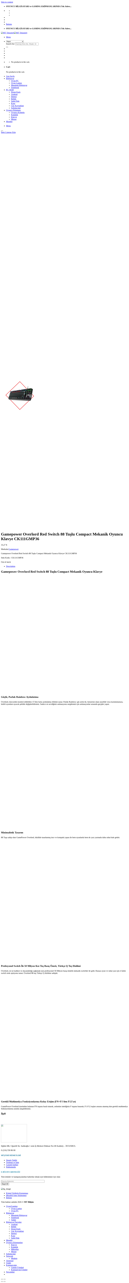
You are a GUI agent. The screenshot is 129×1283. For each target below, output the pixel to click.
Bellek (13, 99)
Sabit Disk (15, 101)
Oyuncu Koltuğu (18, 112)
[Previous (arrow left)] (2, 1281)
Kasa (13, 103)
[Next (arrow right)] (5, 1281)
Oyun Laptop (16, 83)
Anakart (14, 94)
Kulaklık (14, 115)
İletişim (9, 24)
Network (9, 1256)
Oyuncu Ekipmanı (13, 110)
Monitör (9, 121)
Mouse (14, 119)
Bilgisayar (10, 78)
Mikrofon (15, 1249)
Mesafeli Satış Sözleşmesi (16, 1195)
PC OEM (10, 90)
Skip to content (7, 2)
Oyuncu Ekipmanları (14, 1242)
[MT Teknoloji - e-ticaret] (14, 33)
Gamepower (14, 549)
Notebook (15, 87)
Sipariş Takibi (11, 1160)
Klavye (14, 117)
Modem (14, 1258)
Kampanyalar (11, 1265)
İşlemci (14, 97)
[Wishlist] (2, 130)
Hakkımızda (11, 1167)
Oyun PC (15, 81)
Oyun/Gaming (12, 1206)
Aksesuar (9, 1261)
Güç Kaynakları (17, 106)
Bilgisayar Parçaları (14, 1222)
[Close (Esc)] (2, 1279)
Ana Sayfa (10, 76)
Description (10, 566)
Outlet (8, 1263)
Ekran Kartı (15, 92)
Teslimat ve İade (12, 1162)
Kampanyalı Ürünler (19, 1270)
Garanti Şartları (12, 1165)
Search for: (10, 44)
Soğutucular (16, 108)
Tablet (13, 1220)
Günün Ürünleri (17, 1267)
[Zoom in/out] (5, 1279)
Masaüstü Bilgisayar (19, 85)
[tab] (67, 566)
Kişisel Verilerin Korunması (17, 1193)
